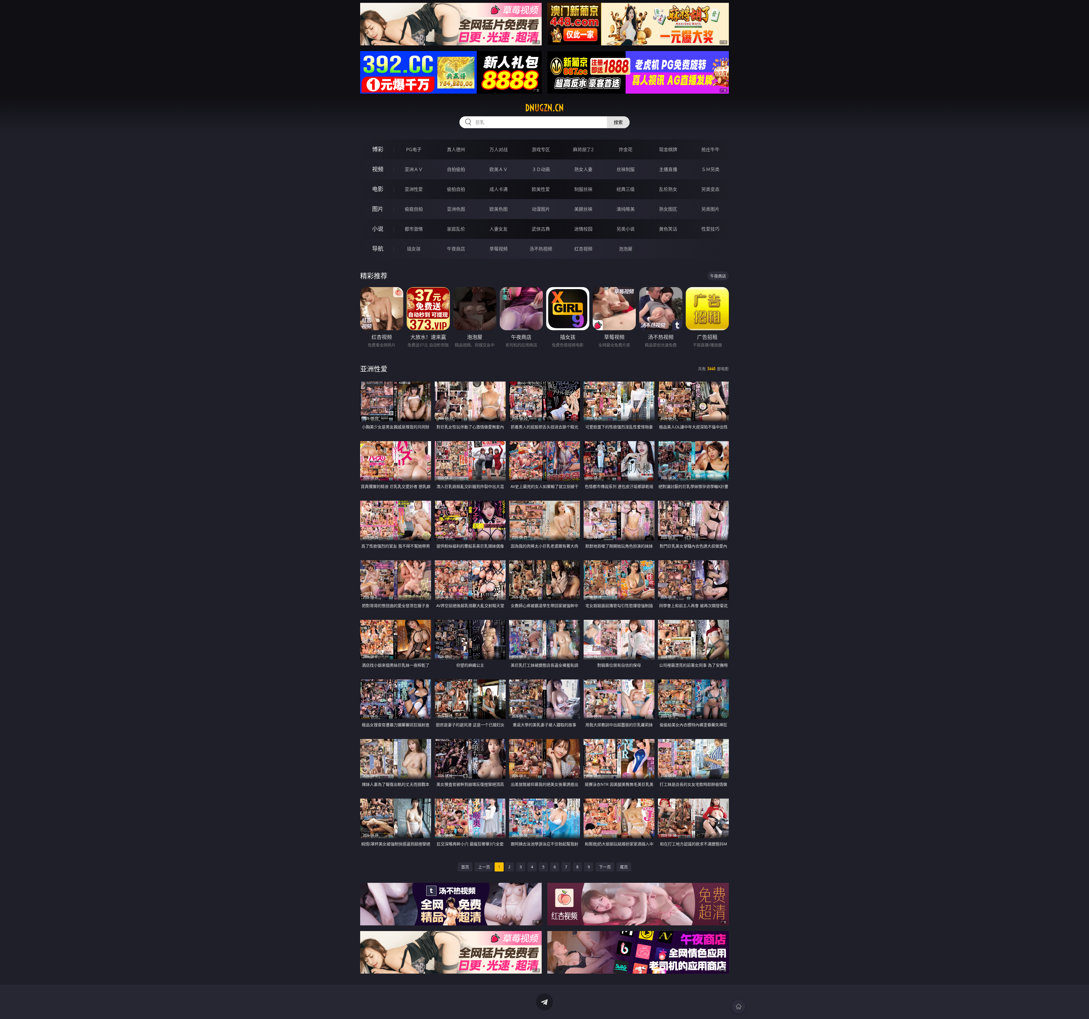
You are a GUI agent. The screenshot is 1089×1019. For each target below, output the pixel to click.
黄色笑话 (668, 229)
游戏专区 (541, 149)
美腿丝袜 (583, 209)
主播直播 (668, 169)
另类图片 (710, 209)
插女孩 (414, 249)
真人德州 (456, 149)
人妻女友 (498, 229)
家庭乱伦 (456, 229)
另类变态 (710, 189)
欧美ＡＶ (498, 169)
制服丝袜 (583, 189)
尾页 (624, 866)
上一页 (484, 866)
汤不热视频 (540, 249)
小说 (377, 229)
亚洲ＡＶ (414, 169)
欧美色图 (498, 209)
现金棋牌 (668, 149)
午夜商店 (456, 249)
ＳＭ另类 (710, 169)
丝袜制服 (626, 169)
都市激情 (414, 229)
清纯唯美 (626, 209)
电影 (377, 189)
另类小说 (626, 229)
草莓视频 (498, 249)
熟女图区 (668, 209)
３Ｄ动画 (541, 169)
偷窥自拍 (414, 209)
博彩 (377, 149)
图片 (377, 209)
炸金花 (625, 149)
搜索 (618, 122)
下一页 (605, 866)
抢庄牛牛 (710, 149)
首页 (465, 866)
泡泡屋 (625, 249)
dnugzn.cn (544, 107)
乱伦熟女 (668, 189)
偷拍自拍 (456, 189)
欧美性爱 (541, 189)
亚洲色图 (456, 209)
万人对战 (498, 149)
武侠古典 (541, 229)
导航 (377, 248)
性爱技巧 (710, 229)
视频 (377, 169)
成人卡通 (498, 189)
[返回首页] (738, 1006)
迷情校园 (583, 229)
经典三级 (626, 189)
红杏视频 (583, 249)
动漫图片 (541, 209)
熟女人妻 (583, 169)
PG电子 (413, 149)
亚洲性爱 (414, 189)
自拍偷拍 (456, 169)
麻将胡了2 (583, 149)
